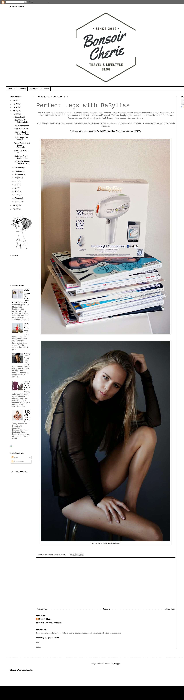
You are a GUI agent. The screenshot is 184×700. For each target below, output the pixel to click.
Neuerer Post (42, 609)
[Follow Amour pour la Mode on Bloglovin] (21, 249)
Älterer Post (169, 609)
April (17, 191)
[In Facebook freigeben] (79, 554)
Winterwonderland (21, 125)
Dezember (19, 117)
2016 (15, 107)
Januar (18, 202)
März (17, 195)
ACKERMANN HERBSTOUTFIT (27, 385)
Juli (16, 181)
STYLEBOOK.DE (19, 472)
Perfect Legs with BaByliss (21, 139)
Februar (18, 198)
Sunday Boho (27, 355)
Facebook (45, 89)
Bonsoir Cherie (45, 619)
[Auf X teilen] (76, 554)
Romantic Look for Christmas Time (21, 133)
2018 (15, 101)
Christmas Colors (21, 129)
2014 (15, 114)
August (18, 178)
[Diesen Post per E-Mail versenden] (71, 554)
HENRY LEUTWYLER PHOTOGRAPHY (27, 416)
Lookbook (33, 89)
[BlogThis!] (74, 554)
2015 (15, 111)
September (19, 175)
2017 (15, 104)
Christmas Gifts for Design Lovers (21, 157)
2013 (15, 206)
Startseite (106, 609)
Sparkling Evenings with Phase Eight (22, 162)
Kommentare (18, 462)
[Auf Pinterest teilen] (82, 554)
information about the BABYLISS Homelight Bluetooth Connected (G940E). (110, 131)
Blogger (117, 664)
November (19, 168)
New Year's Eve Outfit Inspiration (21, 121)
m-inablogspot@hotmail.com (47, 638)
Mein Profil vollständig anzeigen (48, 623)
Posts (15, 457)
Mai (16, 188)
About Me (11, 89)
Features (22, 89)
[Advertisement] (105, 584)
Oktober (18, 171)
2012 (15, 209)
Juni (16, 185)
